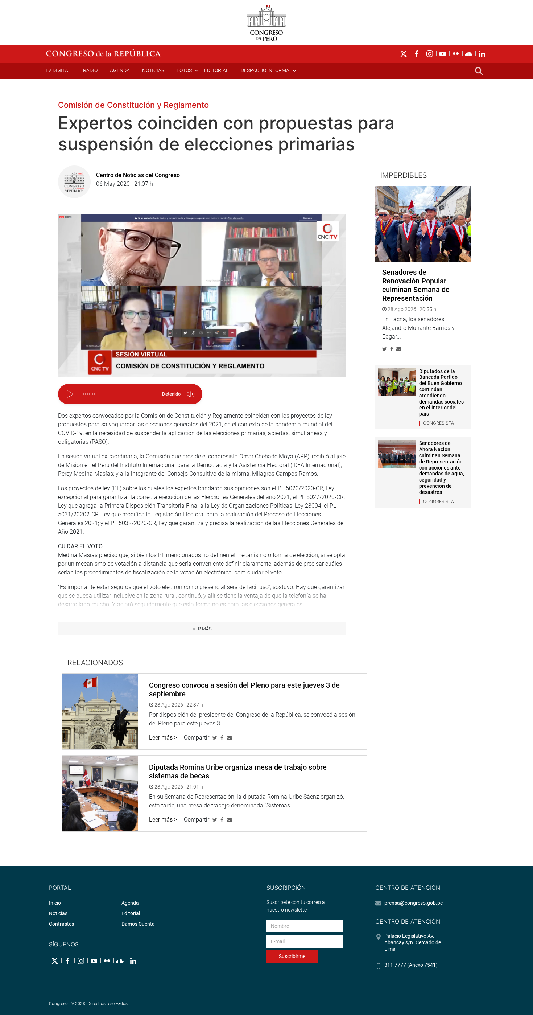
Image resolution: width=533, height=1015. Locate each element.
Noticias (153, 70)
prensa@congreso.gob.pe (413, 903)
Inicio (55, 903)
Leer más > (163, 737)
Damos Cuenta (138, 924)
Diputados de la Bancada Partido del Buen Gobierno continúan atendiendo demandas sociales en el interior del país (441, 392)
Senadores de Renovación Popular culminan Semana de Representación (416, 285)
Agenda (120, 70)
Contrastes (61, 924)
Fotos (184, 70)
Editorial (216, 70)
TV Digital (58, 70)
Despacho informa (265, 70)
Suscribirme (292, 956)
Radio (90, 70)
